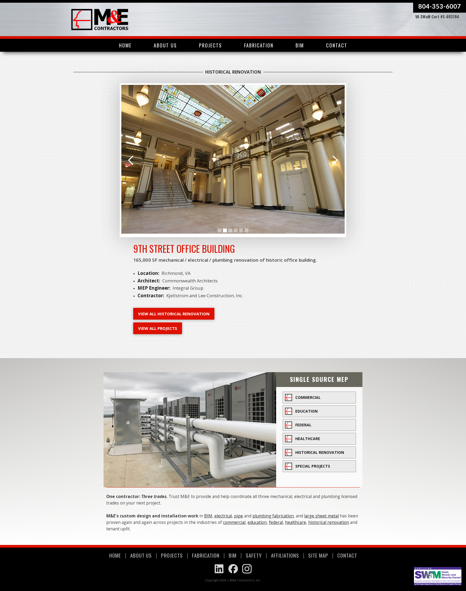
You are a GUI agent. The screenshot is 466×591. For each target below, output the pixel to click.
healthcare (295, 522)
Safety (254, 555)
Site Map (318, 555)
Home (125, 45)
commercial (234, 522)
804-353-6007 (439, 6)
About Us (165, 45)
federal (276, 522)
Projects (172, 555)
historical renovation (328, 522)
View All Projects (157, 328)
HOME (115, 555)
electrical (223, 516)
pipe (238, 516)
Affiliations (285, 555)
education (257, 522)
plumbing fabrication (273, 516)
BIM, (208, 516)
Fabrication (258, 45)
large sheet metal (321, 516)
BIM (300, 45)
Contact (336, 45)
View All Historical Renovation (174, 313)
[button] (210, 45)
